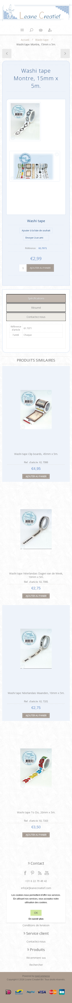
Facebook (25, 872)
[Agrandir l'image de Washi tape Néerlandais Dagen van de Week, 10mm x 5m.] (36, 529)
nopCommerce (42, 976)
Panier (40, 30)
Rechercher (36, 964)
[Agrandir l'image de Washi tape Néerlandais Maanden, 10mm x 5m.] (36, 648)
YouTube (46, 872)
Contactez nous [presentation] (36, 317)
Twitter (32, 872)
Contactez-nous (36, 941)
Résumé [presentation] (36, 307)
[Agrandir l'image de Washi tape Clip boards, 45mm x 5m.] (36, 409)
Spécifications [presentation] (36, 298)
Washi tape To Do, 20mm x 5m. (36, 812)
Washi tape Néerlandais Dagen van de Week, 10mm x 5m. (36, 575)
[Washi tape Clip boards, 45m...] (65, 53)
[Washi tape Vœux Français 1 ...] (7, 53)
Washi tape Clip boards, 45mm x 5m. (36, 454)
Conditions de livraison (36, 925)
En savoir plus (36, 919)
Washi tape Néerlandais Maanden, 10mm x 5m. (36, 693)
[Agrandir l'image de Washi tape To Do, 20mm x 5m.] (36, 768)
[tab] (36, 298)
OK (36, 912)
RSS (39, 872)
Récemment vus (36, 957)
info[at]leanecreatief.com (36, 888)
